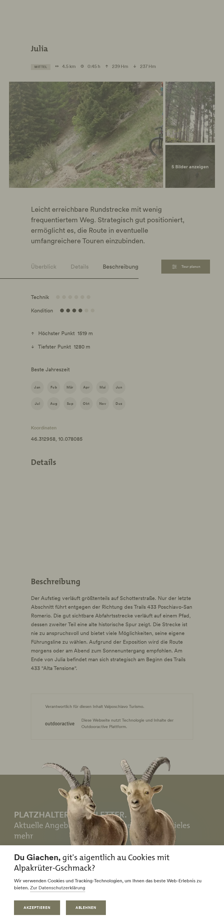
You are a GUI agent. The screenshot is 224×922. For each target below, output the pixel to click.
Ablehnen (86, 907)
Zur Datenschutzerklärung (57, 887)
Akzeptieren (37, 907)
